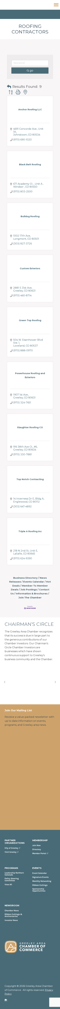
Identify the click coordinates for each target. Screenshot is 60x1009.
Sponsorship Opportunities (38, 890)
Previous (4, 682)
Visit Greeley (10, 852)
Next (55, 682)
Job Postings (28, 589)
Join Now (36, 845)
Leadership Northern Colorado (14, 874)
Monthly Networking (41, 881)
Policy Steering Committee (12, 879)
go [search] (31, 70)
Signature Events (40, 877)
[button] (9, 87)
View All (8, 884)
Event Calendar (39, 873)
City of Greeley (11, 848)
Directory (36, 849)
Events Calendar (33, 581)
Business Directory (25, 577)
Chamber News (12, 911)
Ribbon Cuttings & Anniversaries (13, 915)
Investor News (11, 920)
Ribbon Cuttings (40, 885)
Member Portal (39, 853)
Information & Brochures (32, 593)
